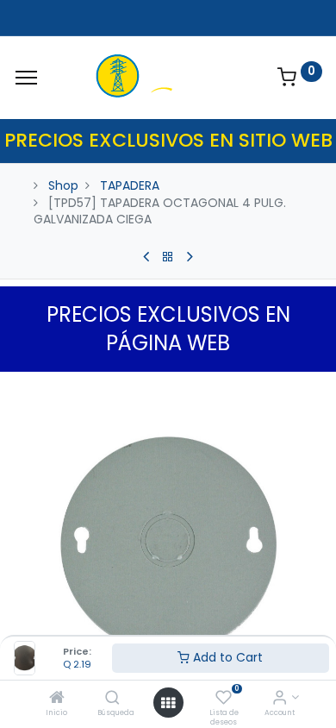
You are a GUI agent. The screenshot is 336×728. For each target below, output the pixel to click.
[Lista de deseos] (223, 698)
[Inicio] (57, 698)
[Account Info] (279, 698)
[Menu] (26, 77)
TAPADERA (129, 185)
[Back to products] (168, 257)
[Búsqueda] (112, 698)
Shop (63, 185)
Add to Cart (226, 657)
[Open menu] (168, 703)
